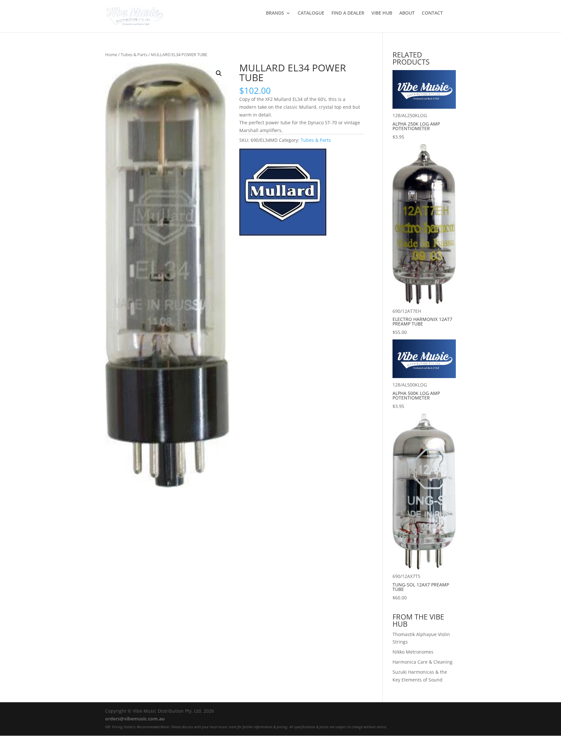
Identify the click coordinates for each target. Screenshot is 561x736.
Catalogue (311, 13)
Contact (432, 13)
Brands (275, 13)
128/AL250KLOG (416, 126)
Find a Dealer (347, 13)
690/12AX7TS (421, 587)
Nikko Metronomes (413, 652)
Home (111, 54)
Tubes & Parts (134, 54)
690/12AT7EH (422, 322)
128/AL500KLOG (416, 395)
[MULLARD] (282, 193)
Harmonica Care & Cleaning (423, 662)
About (407, 13)
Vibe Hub (381, 13)
